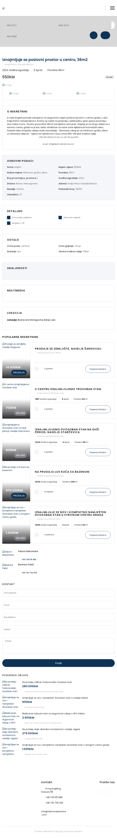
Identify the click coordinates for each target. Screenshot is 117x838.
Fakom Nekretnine (28, 551)
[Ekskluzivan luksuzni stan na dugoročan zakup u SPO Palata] (10, 718)
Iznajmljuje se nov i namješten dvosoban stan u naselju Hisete (55, 697)
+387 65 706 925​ (54, 802)
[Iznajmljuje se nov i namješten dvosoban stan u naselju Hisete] (10, 702)
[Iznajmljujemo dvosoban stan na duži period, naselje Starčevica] (58, 442)
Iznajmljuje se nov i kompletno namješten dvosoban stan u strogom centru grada (65, 744)
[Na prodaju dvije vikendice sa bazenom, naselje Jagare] (10, 734)
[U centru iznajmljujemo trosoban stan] (58, 401)
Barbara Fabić (26, 564)
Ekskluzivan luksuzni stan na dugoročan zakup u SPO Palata (53, 713)
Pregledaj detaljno (98, 369)
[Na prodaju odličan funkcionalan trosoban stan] (10, 687)
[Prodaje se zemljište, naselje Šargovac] (58, 360)
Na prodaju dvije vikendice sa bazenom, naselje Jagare (51, 729)
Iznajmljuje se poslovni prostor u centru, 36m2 (45, 59)
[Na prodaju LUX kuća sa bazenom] (58, 483)
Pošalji (58, 663)
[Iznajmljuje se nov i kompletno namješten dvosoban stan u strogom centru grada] (58, 525)
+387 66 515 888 (28, 559)
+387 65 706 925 (29, 572)
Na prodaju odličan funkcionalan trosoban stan (47, 682)
